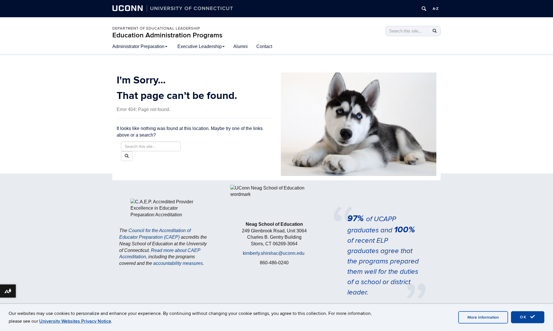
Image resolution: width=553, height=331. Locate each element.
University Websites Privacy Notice (75, 321)
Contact (264, 46)
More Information (483, 317)
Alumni (240, 46)
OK (524, 317)
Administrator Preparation (138, 46)
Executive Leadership (199, 46)
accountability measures (178, 263)
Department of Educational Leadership (156, 28)
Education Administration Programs (167, 35)
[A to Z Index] (435, 8)
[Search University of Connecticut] (424, 8)
